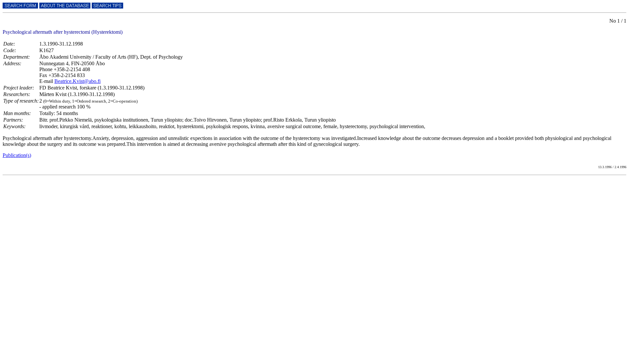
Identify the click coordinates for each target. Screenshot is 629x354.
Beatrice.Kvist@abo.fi (77, 81)
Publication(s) (17, 155)
